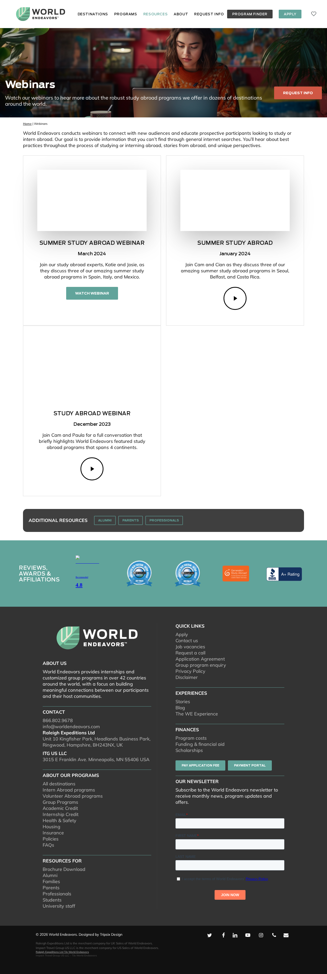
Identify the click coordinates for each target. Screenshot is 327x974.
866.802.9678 (58, 720)
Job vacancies (190, 647)
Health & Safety (59, 820)
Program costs (191, 738)
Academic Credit (60, 808)
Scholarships (189, 750)
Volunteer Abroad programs (73, 796)
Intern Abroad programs (69, 790)
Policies (51, 839)
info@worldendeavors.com (71, 726)
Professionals (57, 894)
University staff (59, 906)
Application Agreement (200, 659)
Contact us (187, 640)
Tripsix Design (111, 934)
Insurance (53, 833)
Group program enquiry (201, 665)
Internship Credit (60, 814)
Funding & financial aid (200, 744)
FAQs (48, 845)
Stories (183, 701)
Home (27, 124)
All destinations (59, 784)
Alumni (50, 875)
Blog (180, 708)
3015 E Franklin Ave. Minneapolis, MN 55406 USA (96, 759)
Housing (51, 827)
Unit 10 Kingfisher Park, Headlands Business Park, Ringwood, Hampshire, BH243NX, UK (96, 742)
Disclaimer (187, 677)
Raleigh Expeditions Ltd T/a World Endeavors (62, 952)
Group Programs (60, 802)
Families (51, 881)
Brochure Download (64, 869)
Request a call (190, 653)
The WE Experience (197, 714)
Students (52, 900)
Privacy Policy (190, 671)
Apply (182, 634)
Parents (51, 888)
